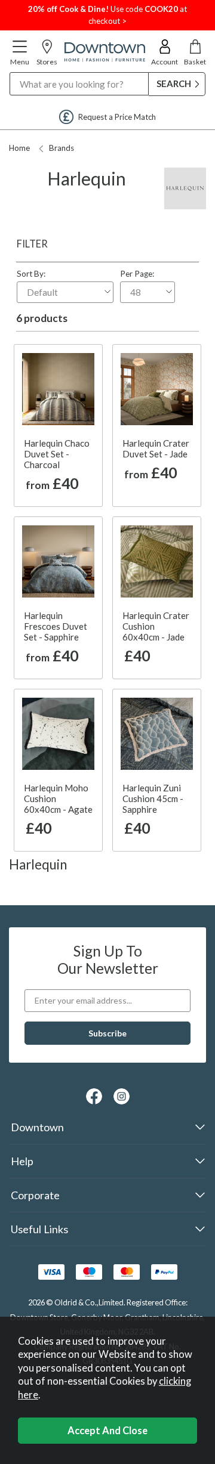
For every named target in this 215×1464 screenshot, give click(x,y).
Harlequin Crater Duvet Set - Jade (155, 448)
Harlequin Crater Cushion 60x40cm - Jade (155, 626)
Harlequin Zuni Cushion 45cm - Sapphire (152, 798)
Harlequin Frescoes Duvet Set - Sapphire (55, 626)
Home (19, 148)
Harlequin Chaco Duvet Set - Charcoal (57, 454)
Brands (61, 148)
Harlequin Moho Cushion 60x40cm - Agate (58, 798)
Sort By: (31, 273)
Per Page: (137, 273)
